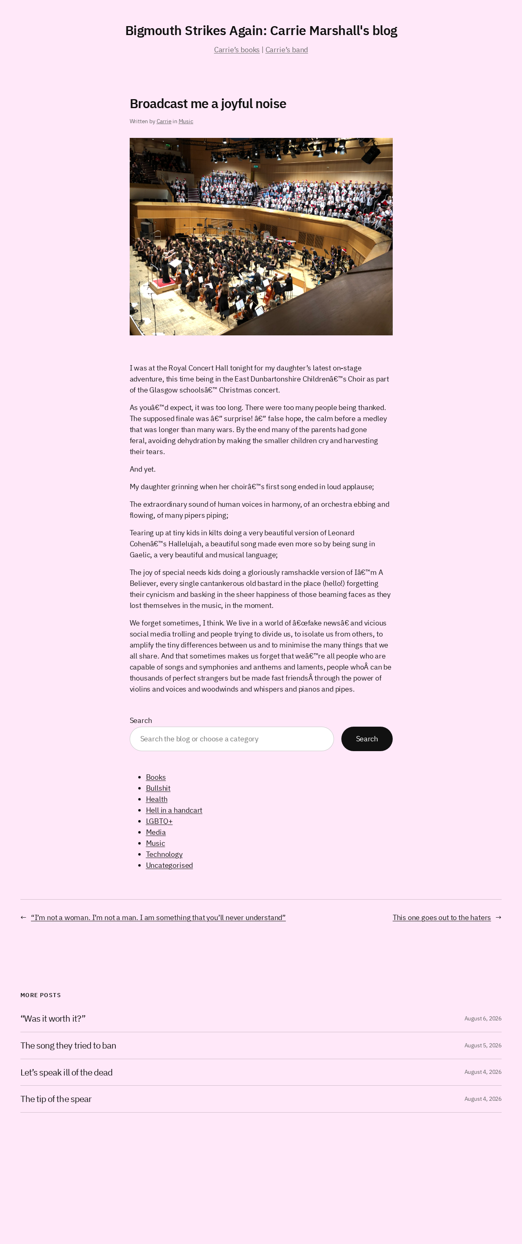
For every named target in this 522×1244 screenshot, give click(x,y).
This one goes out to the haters (442, 917)
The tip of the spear (55, 1099)
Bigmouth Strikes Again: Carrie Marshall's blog (261, 30)
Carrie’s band (286, 49)
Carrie (164, 121)
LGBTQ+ (159, 821)
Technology (164, 854)
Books (156, 777)
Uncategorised (169, 865)
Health (157, 799)
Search (141, 720)
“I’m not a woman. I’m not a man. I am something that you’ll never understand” (158, 917)
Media (156, 832)
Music (186, 121)
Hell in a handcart (174, 810)
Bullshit (158, 788)
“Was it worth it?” (52, 1018)
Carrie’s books (237, 49)
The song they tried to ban (68, 1045)
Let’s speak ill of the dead (66, 1072)
